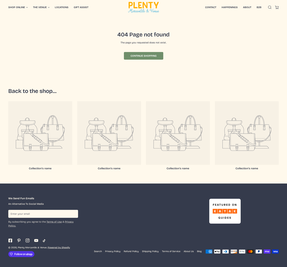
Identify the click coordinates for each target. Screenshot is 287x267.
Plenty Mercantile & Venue (32, 247)
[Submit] (74, 213)
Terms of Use (54, 221)
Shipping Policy (150, 251)
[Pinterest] (19, 240)
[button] (277, 7)
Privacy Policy (112, 251)
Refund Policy (131, 251)
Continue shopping (144, 55)
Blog (199, 251)
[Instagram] (27, 240)
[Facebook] (10, 240)
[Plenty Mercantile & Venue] (143, 7)
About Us (189, 251)
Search (98, 251)
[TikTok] (45, 240)
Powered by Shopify (59, 247)
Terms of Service (171, 251)
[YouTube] (36, 240)
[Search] (269, 7)
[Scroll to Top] (281, 249)
